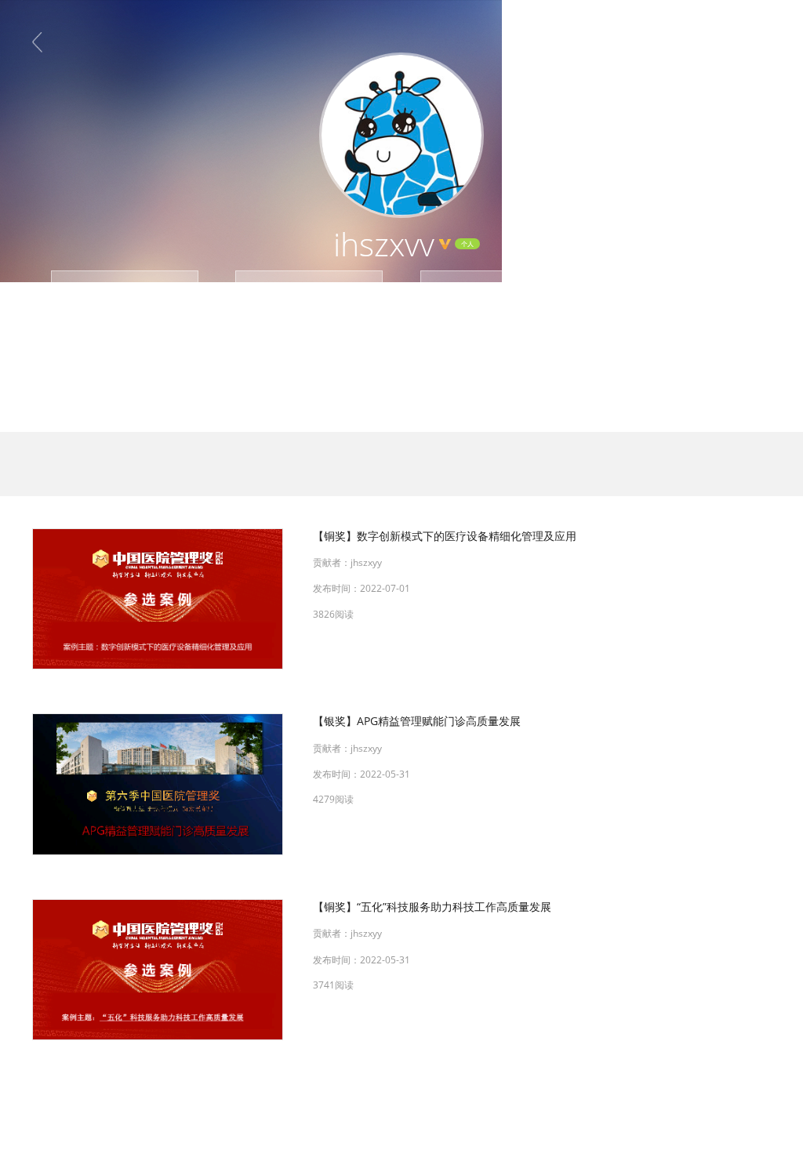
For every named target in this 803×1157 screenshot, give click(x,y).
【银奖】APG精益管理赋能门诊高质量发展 (417, 720)
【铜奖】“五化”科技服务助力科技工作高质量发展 (432, 906)
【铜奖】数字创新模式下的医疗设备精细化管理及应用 (444, 535)
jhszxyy (366, 562)
